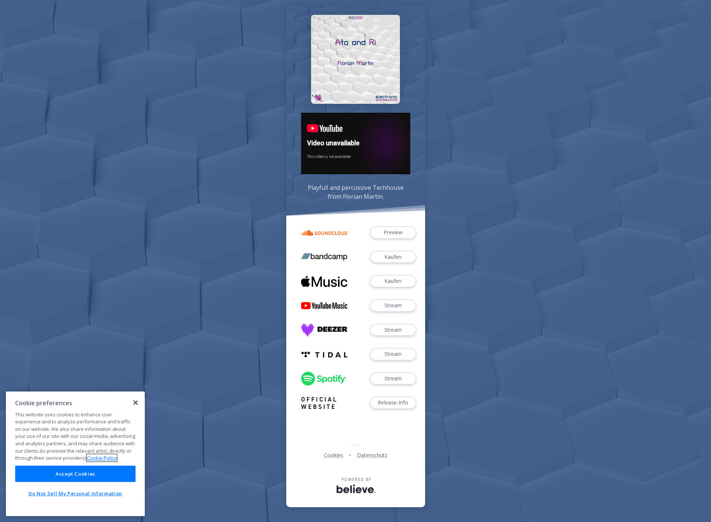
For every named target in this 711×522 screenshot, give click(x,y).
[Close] (135, 402)
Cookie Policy (102, 458)
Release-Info (393, 402)
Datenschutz (372, 455)
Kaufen (392, 256)
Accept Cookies (75, 473)
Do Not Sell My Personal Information (75, 493)
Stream (393, 305)
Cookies (333, 455)
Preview (393, 232)
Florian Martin (363, 196)
